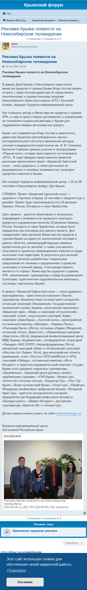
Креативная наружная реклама (35, 530)
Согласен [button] (25, 582)
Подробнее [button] (16, 570)
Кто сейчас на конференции (21, 552)
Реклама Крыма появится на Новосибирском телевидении (31, 31)
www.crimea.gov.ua (68, 413)
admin (14, 44)
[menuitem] (6, 13)
